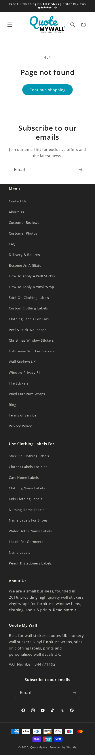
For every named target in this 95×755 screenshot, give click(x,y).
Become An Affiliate (25, 265)
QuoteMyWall (39, 747)
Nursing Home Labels (26, 509)
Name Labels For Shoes (28, 520)
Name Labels (19, 552)
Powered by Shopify (63, 747)
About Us (16, 212)
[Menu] (9, 24)
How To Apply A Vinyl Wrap (31, 287)
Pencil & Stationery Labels (30, 563)
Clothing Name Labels (27, 488)
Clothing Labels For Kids (29, 319)
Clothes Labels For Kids (28, 466)
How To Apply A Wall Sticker (32, 276)
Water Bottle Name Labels (30, 531)
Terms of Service (22, 415)
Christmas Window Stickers (31, 340)
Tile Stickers (19, 383)
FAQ (12, 244)
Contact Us (18, 201)
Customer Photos (23, 233)
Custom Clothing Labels (28, 308)
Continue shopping (47, 89)
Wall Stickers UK (22, 361)
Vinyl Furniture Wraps (27, 394)
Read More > (65, 609)
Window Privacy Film (26, 372)
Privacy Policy (20, 426)
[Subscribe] (80, 169)
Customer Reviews (24, 222)
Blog (12, 404)
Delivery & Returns (24, 254)
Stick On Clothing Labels (29, 297)
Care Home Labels (24, 477)
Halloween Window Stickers (32, 351)
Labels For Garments (26, 541)
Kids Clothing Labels (25, 499)
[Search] (72, 24)
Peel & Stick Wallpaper (27, 330)
